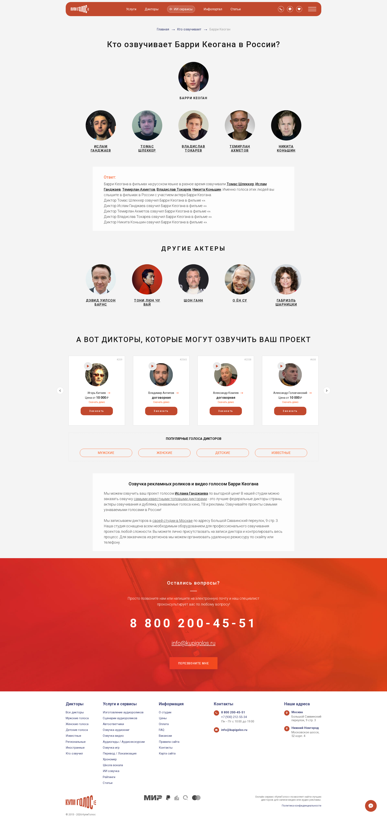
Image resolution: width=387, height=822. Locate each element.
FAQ (161, 730)
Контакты (166, 747)
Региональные (76, 742)
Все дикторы (75, 712)
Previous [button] (60, 390)
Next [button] (327, 390)
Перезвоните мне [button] (193, 663)
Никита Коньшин (206, 189)
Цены (163, 718)
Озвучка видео (113, 736)
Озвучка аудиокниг (116, 730)
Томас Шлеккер (240, 184)
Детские (222, 453)
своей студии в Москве (172, 520)
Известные (281, 453)
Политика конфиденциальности (301, 805)
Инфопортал (213, 9)
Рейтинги (109, 777)
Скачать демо (97, 402)
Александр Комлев (226, 392)
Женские (164, 453)
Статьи (236, 9)
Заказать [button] (96, 411)
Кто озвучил (74, 753)
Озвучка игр (111, 747)
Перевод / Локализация (119, 753)
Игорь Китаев (97, 392)
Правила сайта (169, 742)
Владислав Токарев (174, 189)
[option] (97, 390)
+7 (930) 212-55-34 (234, 717)
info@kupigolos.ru (193, 643)
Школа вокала (113, 765)
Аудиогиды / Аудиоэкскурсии (124, 742)
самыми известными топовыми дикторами (170, 499)
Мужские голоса (77, 718)
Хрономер (110, 759)
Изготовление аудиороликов (123, 712)
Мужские (106, 453)
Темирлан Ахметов (138, 189)
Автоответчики (113, 724)
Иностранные (75, 747)
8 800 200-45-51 (193, 623)
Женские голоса (77, 724)
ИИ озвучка (111, 771)
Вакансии (165, 736)
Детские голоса (77, 730)
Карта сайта (167, 753)
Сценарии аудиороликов (120, 718)
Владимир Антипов (161, 392)
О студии (165, 712)
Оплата (164, 724)
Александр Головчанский (290, 392)
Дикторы (152, 9)
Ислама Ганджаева (191, 493)
